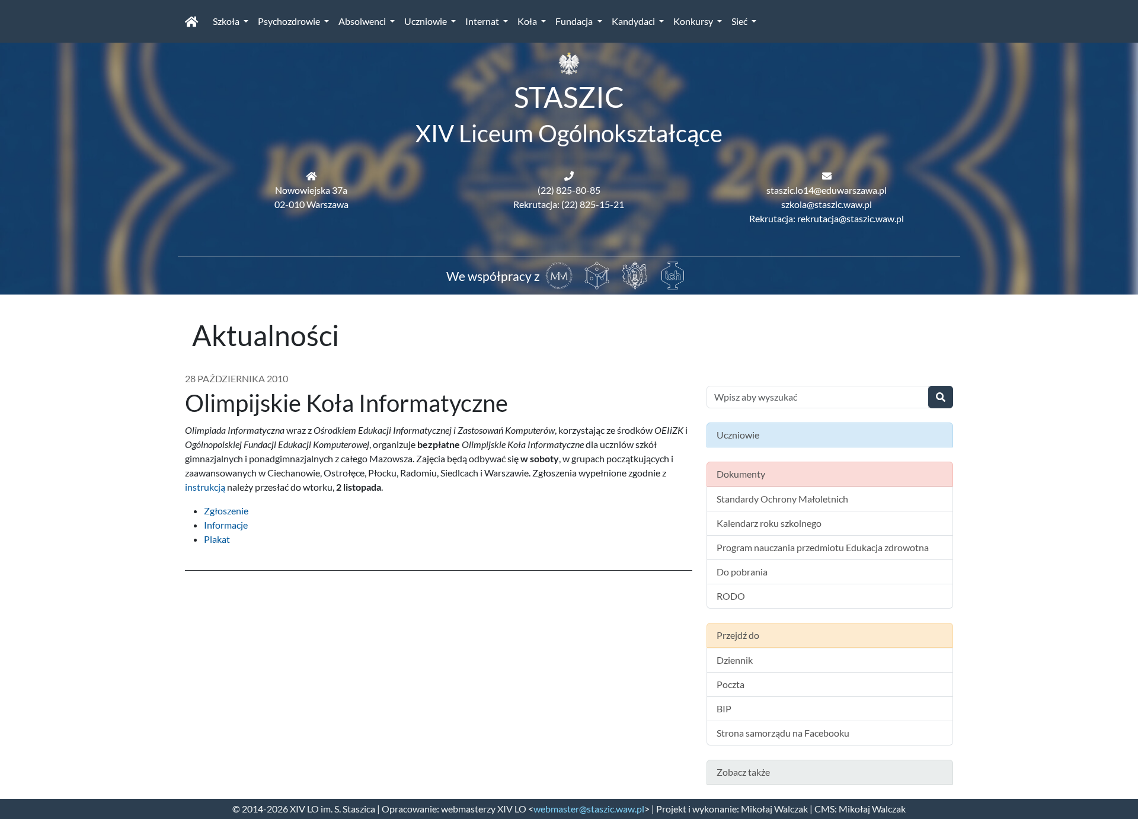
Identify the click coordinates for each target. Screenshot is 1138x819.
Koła (528, 21)
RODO (731, 596)
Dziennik (735, 660)
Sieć (740, 21)
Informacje (226, 524)
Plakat (217, 539)
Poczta (730, 684)
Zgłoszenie (226, 510)
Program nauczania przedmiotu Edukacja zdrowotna (823, 547)
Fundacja (574, 21)
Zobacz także (743, 772)
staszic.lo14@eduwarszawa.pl (826, 190)
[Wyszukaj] (940, 397)
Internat (483, 21)
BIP (724, 708)
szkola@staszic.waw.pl (826, 204)
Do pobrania (742, 571)
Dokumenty (741, 473)
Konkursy (694, 21)
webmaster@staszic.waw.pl (588, 808)
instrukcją (205, 486)
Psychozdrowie (290, 21)
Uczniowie (426, 21)
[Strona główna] (192, 21)
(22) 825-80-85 (569, 190)
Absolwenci (363, 21)
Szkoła (227, 21)
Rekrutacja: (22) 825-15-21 (568, 204)
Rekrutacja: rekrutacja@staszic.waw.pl (826, 218)
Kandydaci (634, 21)
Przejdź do (738, 635)
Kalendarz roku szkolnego (769, 523)
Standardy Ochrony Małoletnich (782, 498)
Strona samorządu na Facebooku (783, 732)
